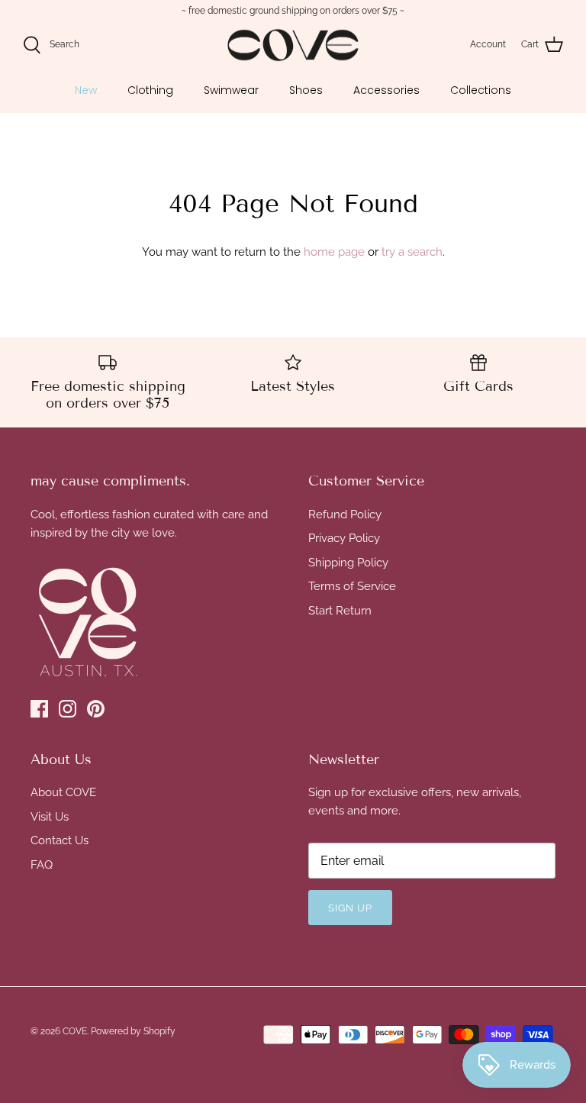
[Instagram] (67, 709)
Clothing (150, 90)
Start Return (340, 611)
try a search (412, 252)
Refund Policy (345, 514)
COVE (75, 1031)
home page (334, 252)
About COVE (63, 792)
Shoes (306, 90)
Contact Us (60, 840)
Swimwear (231, 90)
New (86, 90)
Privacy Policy (344, 538)
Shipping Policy (348, 562)
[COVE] (293, 45)
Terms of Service (352, 586)
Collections (480, 90)
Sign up (350, 908)
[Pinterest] (96, 709)
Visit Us (50, 817)
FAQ (42, 865)
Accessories (386, 90)
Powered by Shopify (133, 1031)
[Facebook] (39, 709)
